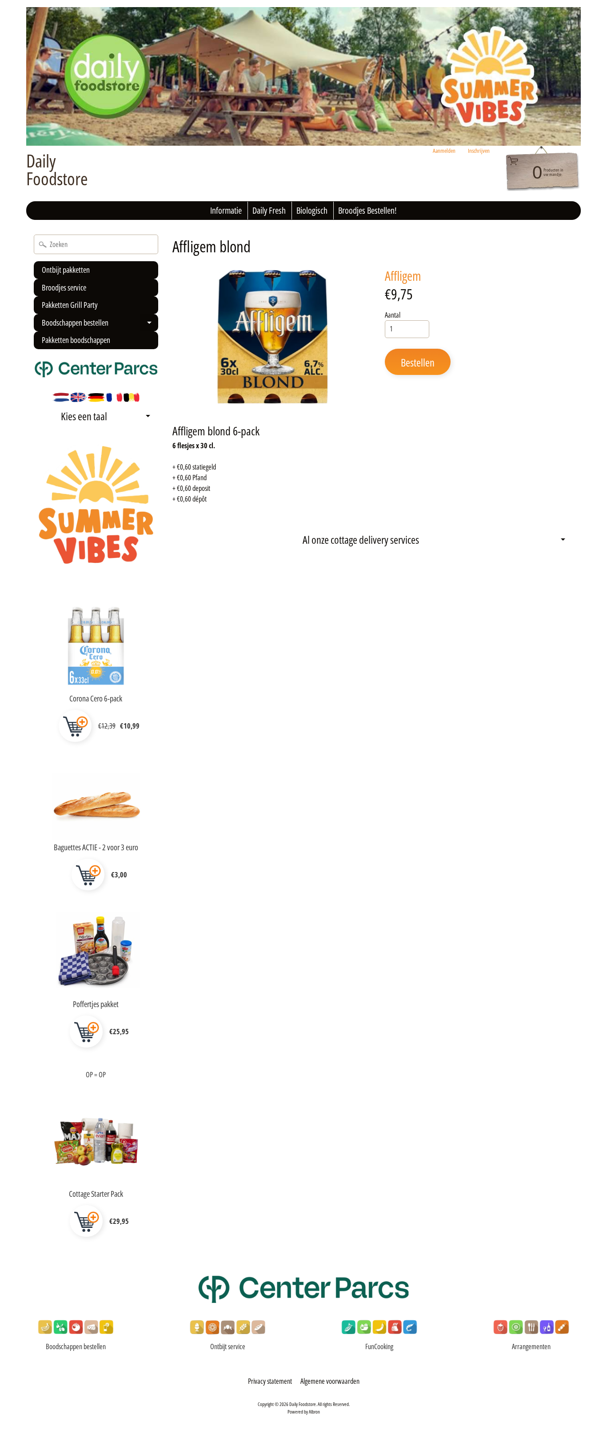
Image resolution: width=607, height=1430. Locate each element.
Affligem (403, 275)
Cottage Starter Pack (96, 1193)
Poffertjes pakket (96, 1004)
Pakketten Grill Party (70, 304)
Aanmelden (444, 151)
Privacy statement (270, 1381)
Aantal (392, 315)
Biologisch (311, 210)
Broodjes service (64, 287)
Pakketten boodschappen (76, 340)
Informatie (226, 210)
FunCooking (379, 1346)
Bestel (75, 726)
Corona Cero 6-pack (95, 698)
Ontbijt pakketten (66, 269)
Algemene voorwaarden (329, 1381)
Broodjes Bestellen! (367, 210)
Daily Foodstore (57, 169)
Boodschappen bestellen (99, 324)
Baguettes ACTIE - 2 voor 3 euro (96, 847)
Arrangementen (531, 1346)
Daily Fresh (269, 210)
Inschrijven (479, 151)
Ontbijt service (227, 1346)
